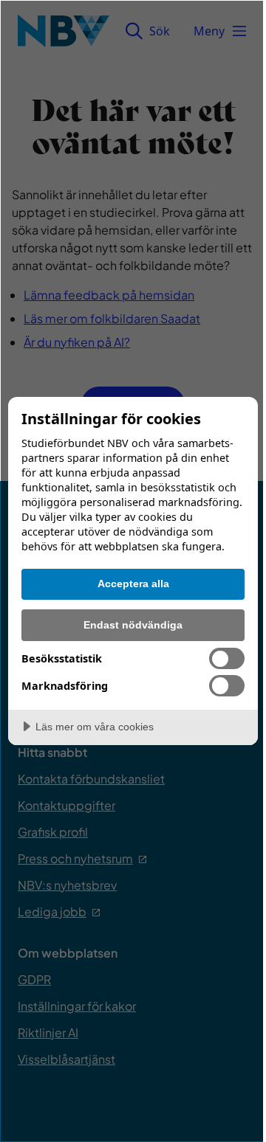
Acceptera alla (133, 583)
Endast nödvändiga (133, 625)
